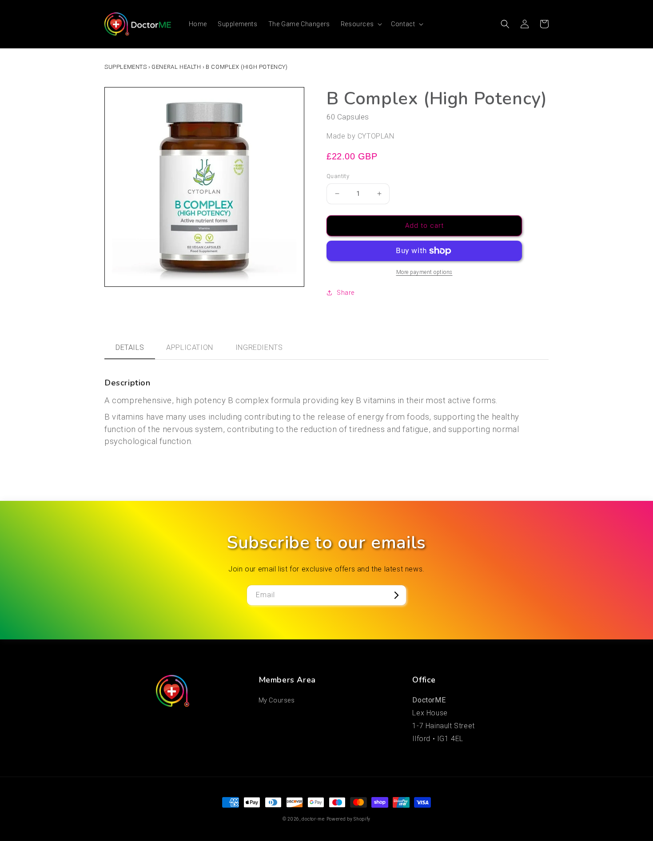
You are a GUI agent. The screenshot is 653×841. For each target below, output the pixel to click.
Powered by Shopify (348, 819)
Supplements (125, 66)
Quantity (337, 176)
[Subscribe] (396, 595)
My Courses (277, 700)
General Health (176, 66)
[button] (360, 24)
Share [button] (345, 292)
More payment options (424, 272)
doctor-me (313, 819)
